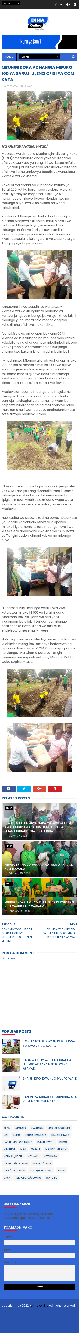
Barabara (20, 1128)
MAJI (23, 1149)
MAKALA (35, 1149)
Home (9, 56)
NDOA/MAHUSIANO (41, 1170)
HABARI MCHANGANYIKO (18, 1142)
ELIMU (16, 1135)
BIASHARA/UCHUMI (59, 1128)
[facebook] (55, 4)
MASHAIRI (33, 1156)
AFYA (7, 1128)
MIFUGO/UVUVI (42, 1163)
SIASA (28, 85)
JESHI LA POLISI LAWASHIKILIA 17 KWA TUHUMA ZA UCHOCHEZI (49, 1043)
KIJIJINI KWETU (45, 1142)
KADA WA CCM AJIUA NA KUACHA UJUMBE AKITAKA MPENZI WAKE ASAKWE (47, 1064)
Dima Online (39, 1305)
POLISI (61, 1170)
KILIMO (63, 1142)
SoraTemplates (28, 1313)
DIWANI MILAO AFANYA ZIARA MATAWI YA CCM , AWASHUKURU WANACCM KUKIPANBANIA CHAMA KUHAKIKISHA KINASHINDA (38, 827)
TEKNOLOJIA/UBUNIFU (28, 1177)
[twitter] (61, 4)
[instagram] (74, 4)
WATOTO (51, 1177)
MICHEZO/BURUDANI (16, 1163)
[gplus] (68, 4)
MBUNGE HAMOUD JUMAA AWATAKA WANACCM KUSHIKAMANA (39, 867)
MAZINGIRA (50, 1156)
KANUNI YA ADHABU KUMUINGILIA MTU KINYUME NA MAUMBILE (50, 1099)
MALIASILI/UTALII (13, 1156)
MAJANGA (9, 1149)
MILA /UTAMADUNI (14, 1170)
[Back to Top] (38, 1328)
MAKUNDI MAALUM (56, 1149)
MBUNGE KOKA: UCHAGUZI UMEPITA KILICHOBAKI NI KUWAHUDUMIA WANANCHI (39, 904)
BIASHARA (37, 1128)
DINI (6, 1135)
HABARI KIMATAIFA (35, 1135)
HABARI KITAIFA (60, 1135)
